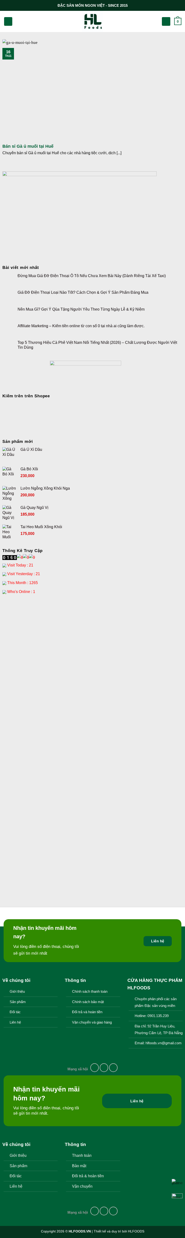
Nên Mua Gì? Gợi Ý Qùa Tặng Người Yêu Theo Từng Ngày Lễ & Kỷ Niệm (81, 309)
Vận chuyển (82, 1186)
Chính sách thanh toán (89, 991)
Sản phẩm (18, 1002)
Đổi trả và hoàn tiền (87, 1012)
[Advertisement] (92, 636)
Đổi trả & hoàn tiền (88, 1176)
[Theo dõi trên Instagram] (104, 1067)
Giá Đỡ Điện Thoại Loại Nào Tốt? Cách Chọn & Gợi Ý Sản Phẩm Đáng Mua (83, 292)
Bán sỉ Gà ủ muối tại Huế (27, 146)
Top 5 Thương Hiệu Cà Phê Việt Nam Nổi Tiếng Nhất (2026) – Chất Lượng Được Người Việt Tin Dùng (97, 344)
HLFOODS (136, 1231)
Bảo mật (79, 1166)
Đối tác (15, 1012)
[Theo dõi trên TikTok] (113, 1067)
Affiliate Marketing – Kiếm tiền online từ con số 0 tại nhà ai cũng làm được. (81, 326)
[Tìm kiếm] (18, 21)
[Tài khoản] (166, 21)
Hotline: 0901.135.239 (152, 1016)
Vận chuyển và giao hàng (92, 1022)
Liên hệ (15, 1022)
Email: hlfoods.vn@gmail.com (158, 1043)
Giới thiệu (17, 991)
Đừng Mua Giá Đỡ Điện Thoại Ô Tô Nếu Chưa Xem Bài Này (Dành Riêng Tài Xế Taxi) (92, 276)
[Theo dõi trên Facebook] (94, 1067)
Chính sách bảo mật (88, 1002)
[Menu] (8, 21)
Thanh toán (82, 1155)
